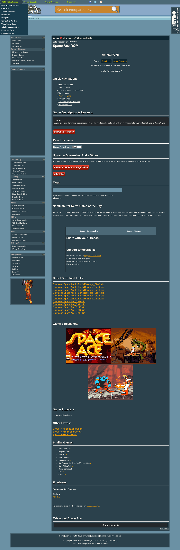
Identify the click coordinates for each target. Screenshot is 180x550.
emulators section (93, 506)
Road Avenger (64, 460)
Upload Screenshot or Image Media (71, 167)
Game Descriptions (65, 85)
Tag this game (63, 93)
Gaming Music (105, 536)
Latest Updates (17, 46)
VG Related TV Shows (19, 223)
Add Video (59, 173)
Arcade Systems (8, 12)
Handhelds (5, 15)
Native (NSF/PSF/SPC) (20, 211)
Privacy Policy (16, 260)
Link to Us (15, 266)
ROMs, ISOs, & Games (20, 52)
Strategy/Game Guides (19, 234)
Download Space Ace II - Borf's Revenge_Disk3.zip (78, 290)
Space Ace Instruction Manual (68, 429)
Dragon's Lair (64, 452)
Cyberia (62, 475)
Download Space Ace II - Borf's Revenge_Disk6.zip (78, 298)
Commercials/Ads (18, 228)
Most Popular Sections (10, 5)
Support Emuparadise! (19, 246)
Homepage (15, 43)
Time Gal (62, 455)
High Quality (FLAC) (18, 208)
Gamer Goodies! (51, 2)
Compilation (106, 61)
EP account (79, 195)
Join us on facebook (18, 171)
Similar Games (64, 99)
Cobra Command (65, 469)
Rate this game (64, 87)
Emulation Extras (8, 30)
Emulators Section (18, 55)
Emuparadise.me (88, 544)
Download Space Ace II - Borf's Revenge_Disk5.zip (78, 295)
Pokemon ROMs (17, 200)
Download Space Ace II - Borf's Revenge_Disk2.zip (78, 287)
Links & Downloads (18, 168)
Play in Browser (7, 33)
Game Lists (16, 63)
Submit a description (64, 131)
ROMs (55, 42)
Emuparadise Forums (19, 162)
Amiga (61, 42)
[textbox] (87, 9)
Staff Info (15, 269)
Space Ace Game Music (65, 434)
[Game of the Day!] (175, 20)
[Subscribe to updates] (101, 2)
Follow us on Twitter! (19, 174)
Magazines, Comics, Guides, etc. (23, 60)
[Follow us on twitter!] (95, 2)
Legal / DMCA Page (111, 541)
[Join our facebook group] (90, 2)
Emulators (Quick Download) (69, 102)
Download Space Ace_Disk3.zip (69, 310)
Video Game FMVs (18, 226)
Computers (5, 18)
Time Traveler (64, 457)
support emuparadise (92, 256)
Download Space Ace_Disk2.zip (69, 307)
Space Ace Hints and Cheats (67, 432)
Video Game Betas (8, 24)
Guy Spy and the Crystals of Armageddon (74, 463)
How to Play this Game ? (111, 71)
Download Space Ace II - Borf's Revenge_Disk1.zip (78, 284)
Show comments (111, 525)
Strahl (61, 472)
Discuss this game (65, 105)
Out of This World (65, 466)
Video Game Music (18, 58)
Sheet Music (16, 214)
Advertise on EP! (17, 257)
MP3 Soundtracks (18, 206)
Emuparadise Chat (18, 165)
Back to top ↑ (164, 528)
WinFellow (56, 497)
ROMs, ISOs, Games (10, 2)
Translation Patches (9, 21)
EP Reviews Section (18, 185)
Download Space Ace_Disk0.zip (69, 301)
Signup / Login (16, 40)
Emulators (95, 536)
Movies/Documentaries (19, 220)
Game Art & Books (18, 237)
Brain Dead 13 (64, 449)
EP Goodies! (16, 275)
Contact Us (15, 272)
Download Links (64, 96)
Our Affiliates (16, 263)
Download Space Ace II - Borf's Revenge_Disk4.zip (78, 293)
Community (71, 2)
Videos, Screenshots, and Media (70, 90)
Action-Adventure (120, 61)
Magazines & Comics (19, 240)
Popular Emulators (30, 2)
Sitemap (68, 536)
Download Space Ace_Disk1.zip (69, 304)
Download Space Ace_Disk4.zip (69, 313)
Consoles (5, 9)
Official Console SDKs (10, 27)
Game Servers (17, 180)
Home (61, 536)
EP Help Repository (18, 249)
